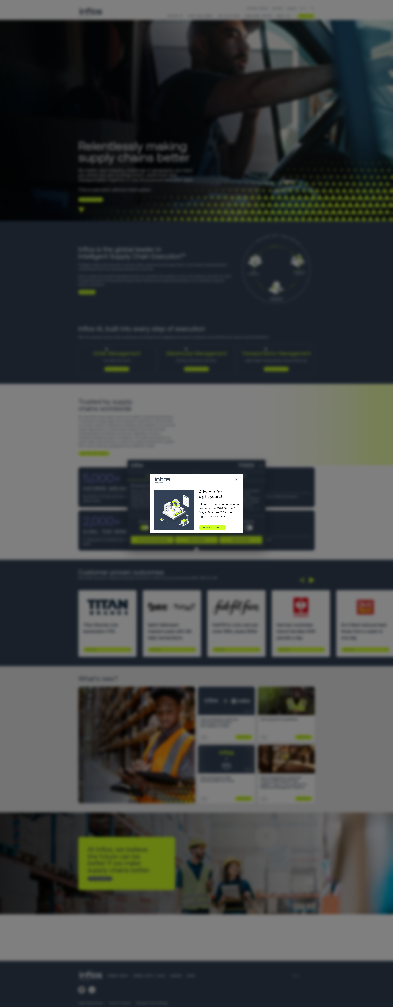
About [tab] (242, 475)
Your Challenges (200, 15)
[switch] (248, 527)
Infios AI (175, 15)
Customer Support (257, 8)
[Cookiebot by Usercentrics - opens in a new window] (241, 465)
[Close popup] (236, 479)
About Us (283, 15)
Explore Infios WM (195, 369)
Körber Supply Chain (149, 975)
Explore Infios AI (89, 199)
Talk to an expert (99, 878)
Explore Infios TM (275, 369)
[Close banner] (261, 465)
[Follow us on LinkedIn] (81, 989)
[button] (301, 580)
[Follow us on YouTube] (92, 989)
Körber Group (118, 975)
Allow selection (196, 539)
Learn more (85, 292)
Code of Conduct (120, 1003)
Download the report (211, 527)
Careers (291, 8)
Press (191, 975)
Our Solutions (229, 15)
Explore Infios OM (116, 369)
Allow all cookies (241, 539)
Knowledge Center (258, 15)
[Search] (313, 8)
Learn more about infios (92, 453)
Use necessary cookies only (152, 539)
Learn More (90, 649)
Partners (277, 8)
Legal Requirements (91, 1003)
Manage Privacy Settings (152, 1003)
